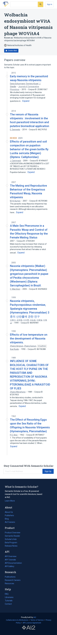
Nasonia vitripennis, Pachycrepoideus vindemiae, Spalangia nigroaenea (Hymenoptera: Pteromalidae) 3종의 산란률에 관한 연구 (29, 308)
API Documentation (13, 563)
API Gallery (9, 566)
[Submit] (40, 4)
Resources (9, 583)
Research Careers (12, 580)
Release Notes (11, 546)
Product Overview (12, 532)
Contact (8, 604)
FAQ (6, 594)
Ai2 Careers (10, 522)
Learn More (10, 501)
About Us (9, 512)
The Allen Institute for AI (28, 627)
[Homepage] (5, 4)
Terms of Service (37, 620)
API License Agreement (32, 623)
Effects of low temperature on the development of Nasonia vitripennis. (28, 338)
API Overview (10, 556)
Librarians (9, 597)
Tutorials (8, 600)
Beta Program (11, 542)
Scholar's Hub (11, 539)
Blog (8, 519)
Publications (10, 577)
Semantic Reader (12, 536)
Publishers (9, 515)
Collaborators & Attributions (17, 620)
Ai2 (34, 617)
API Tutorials (10, 560)
